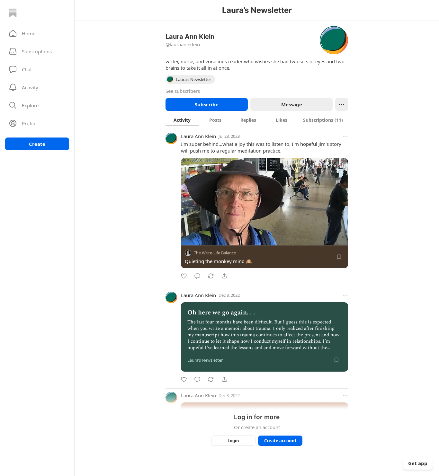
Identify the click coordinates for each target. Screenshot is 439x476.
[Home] (13, 13)
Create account (280, 441)
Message (291, 104)
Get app (417, 463)
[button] (37, 33)
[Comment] (197, 276)
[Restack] (210, 276)
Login (233, 441)
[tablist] (257, 119)
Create (37, 144)
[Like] (183, 276)
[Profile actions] (341, 104)
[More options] (345, 136)
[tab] (182, 119)
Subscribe (207, 104)
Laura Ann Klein (198, 136)
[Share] (224, 276)
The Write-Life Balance (215, 253)
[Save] (339, 257)
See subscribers (183, 91)
